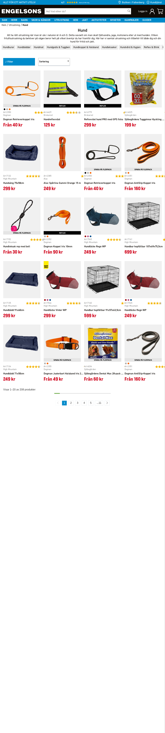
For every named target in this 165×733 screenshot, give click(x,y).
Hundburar (8, 47)
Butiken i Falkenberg (133, 2)
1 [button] (64, 403)
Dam (4, 20)
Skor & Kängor (40, 20)
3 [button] (77, 403)
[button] (83, 3)
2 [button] (71, 403)
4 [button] (84, 403)
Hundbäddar (24, 47)
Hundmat (39, 47)
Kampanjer (132, 20)
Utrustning (61, 20)
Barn (24, 20)
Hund (25, 25)
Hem (75, 20)
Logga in (142, 11)
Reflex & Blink (151, 47)
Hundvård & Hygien (130, 47)
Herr (14, 20)
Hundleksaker (109, 47)
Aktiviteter (99, 20)
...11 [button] (99, 403)
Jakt (85, 20)
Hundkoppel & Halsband (86, 47)
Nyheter (115, 20)
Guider (146, 20)
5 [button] (91, 403)
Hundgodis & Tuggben (58, 47)
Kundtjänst (156, 2)
